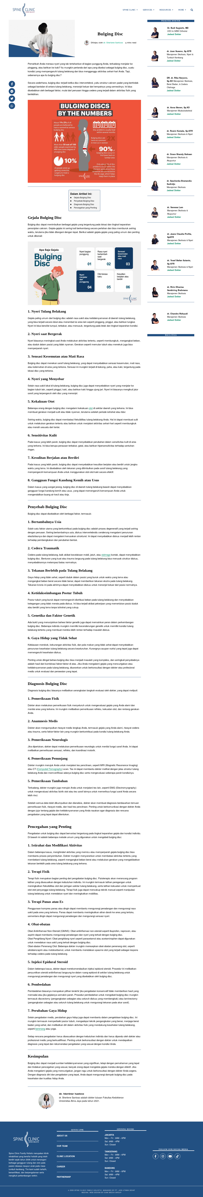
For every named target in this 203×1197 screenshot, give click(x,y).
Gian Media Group (112, 1192)
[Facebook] (12, 84)
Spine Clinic (129, 10)
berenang (40, 1028)
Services (147, 10)
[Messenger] (12, 91)
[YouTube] (170, 1156)
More (181, 10)
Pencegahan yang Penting (85, 207)
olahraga (106, 554)
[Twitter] (12, 98)
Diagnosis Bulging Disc (84, 204)
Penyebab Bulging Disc (84, 200)
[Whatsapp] (12, 106)
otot (91, 408)
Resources (165, 10)
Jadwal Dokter (174, 34)
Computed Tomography (49, 769)
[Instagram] (163, 1156)
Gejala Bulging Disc (82, 197)
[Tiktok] (177, 1156)
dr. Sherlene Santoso (113, 43)
